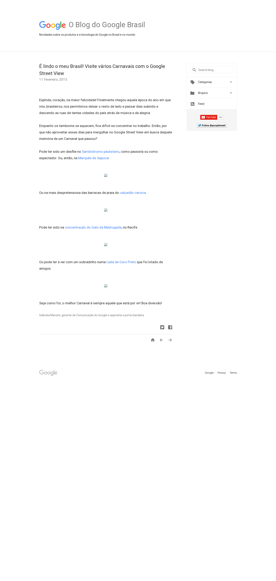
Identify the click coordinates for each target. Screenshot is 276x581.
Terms (233, 372)
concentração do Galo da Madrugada (93, 227)
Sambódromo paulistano (100, 152)
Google (209, 372)
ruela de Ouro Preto (121, 262)
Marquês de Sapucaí (93, 158)
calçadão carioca (133, 193)
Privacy (222, 372)
